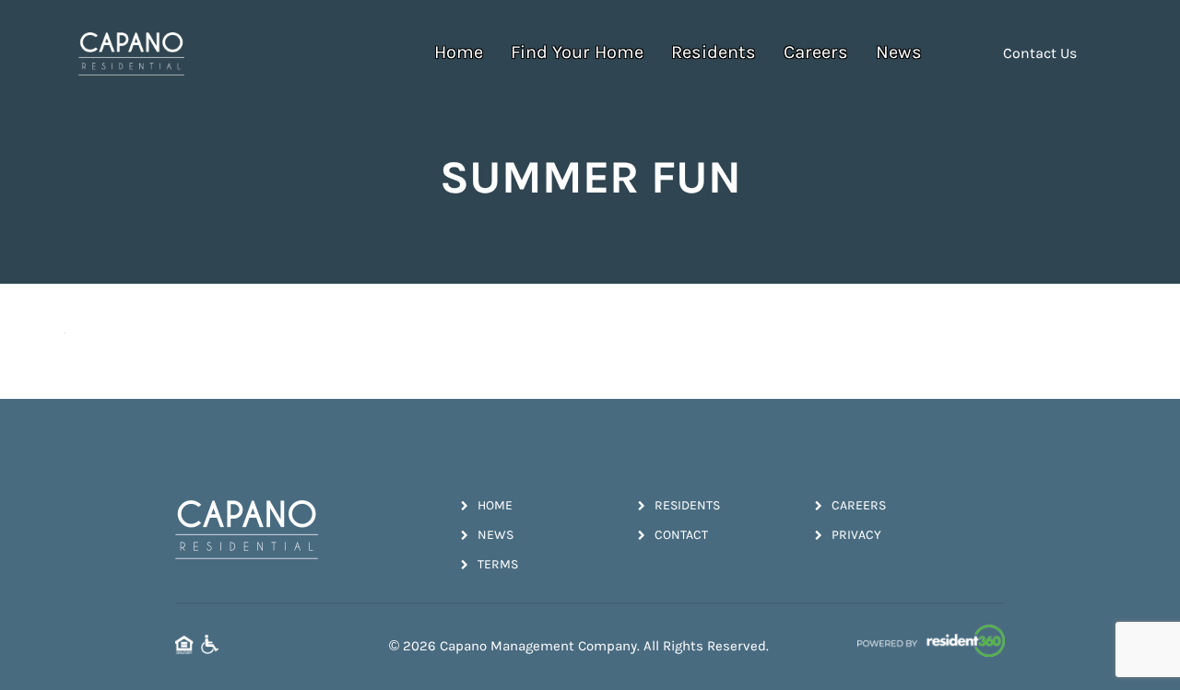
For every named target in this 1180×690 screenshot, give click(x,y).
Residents (713, 52)
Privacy (856, 535)
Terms (498, 564)
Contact (681, 535)
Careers (816, 52)
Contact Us (1040, 53)
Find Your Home (577, 52)
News (899, 52)
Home (458, 52)
